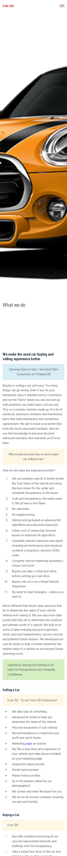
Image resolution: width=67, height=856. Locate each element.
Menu (62, 5)
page (29, 743)
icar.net (8, 6)
